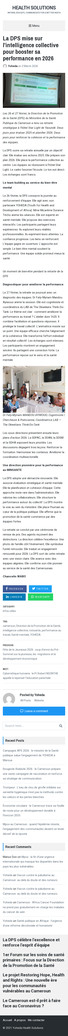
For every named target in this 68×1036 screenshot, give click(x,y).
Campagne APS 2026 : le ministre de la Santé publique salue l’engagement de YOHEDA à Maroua (31, 755)
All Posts (25, 700)
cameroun (9, 625)
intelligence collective (15, 630)
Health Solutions (34, 8)
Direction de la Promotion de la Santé (38, 625)
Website (39, 700)
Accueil (7, 1020)
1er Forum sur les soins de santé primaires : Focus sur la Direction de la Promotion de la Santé (33, 960)
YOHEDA (35, 634)
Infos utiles (9, 610)
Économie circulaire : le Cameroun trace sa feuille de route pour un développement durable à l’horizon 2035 (33, 810)
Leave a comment (36, 711)
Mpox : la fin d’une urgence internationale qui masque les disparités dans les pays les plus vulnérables (33, 861)
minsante (35, 630)
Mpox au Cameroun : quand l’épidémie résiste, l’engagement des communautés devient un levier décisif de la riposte (33, 829)
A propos (20, 1020)
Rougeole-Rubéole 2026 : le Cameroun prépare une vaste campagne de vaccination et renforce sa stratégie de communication (32, 773)
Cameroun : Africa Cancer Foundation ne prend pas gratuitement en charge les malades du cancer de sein (33, 907)
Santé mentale (20, 634)
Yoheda (13, 66)
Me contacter (36, 1020)
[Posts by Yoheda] (5, 66)
